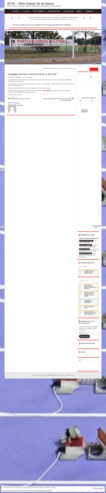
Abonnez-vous (84, 336)
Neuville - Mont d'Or (96, 226)
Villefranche (92, 247)
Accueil (16, 11)
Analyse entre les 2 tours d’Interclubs (20, 98)
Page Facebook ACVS (87, 343)
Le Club (26, 11)
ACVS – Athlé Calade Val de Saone (30, 3)
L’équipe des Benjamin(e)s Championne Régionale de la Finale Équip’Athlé (57, 98)
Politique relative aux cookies (45, 490)
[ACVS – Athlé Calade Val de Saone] (9, 11)
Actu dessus (29, 77)
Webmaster (18, 77)
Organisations (54, 11)
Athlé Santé (68, 11)
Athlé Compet (38, 11)
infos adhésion (47, 90)
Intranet (89, 11)
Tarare (94, 251)
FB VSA (82, 352)
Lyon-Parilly (87, 242)
